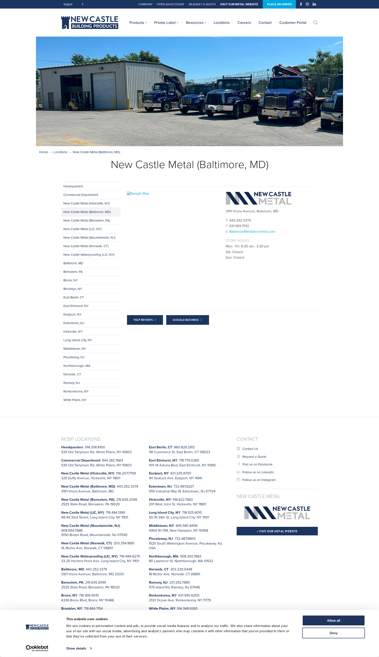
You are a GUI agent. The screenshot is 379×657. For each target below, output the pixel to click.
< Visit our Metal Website (277, 531)
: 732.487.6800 (186, 543)
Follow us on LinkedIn (258, 472)
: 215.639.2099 (99, 502)
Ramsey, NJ (71, 382)
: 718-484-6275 (100, 558)
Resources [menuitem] (195, 22)
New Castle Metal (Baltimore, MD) (87, 212)
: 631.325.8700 (175, 475)
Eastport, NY (72, 314)
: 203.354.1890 (97, 545)
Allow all (333, 620)
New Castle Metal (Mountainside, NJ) (89, 237)
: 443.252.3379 (99, 489)
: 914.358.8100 (96, 449)
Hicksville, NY (72, 331)
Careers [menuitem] (244, 22)
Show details (76, 648)
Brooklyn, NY (72, 288)
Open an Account (170, 4)
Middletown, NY (74, 348)
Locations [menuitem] (222, 22)
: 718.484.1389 (94, 515)
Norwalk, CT (72, 374)
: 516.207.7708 (98, 475)
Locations (60, 152)
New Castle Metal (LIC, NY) (82, 229)
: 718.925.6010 (179, 515)
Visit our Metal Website (239, 4)
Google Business (186, 320)
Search (315, 22)
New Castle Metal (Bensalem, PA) (86, 220)
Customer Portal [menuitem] (292, 22)
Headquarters (73, 186)
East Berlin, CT (73, 297)
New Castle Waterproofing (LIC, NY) (88, 254)
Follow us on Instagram (259, 480)
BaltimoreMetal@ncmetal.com (252, 231)
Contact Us (250, 448)
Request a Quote (202, 4)
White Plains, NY (74, 400)
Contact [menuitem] (265, 22)
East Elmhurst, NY (76, 306)
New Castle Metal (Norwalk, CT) (86, 246)
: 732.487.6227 (182, 489)
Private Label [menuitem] (165, 22)
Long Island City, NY (77, 340)
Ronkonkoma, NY (76, 391)
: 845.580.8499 (178, 528)
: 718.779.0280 (182, 462)
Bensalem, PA (73, 271)
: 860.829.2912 (179, 449)
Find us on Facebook (257, 464)
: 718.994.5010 (87, 597)
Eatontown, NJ (73, 323)
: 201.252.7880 (174, 585)
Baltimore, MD (73, 263)
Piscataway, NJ (73, 357)
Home (43, 152)
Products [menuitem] (136, 22)
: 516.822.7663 (177, 502)
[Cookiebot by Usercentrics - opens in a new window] (37, 648)
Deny (334, 633)
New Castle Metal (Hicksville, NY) (86, 203)
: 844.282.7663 (96, 462)
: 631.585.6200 (180, 597)
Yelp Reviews (143, 320)
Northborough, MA (76, 365)
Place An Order (279, 4)
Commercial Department (80, 194)
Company (145, 4)
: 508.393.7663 (181, 558)
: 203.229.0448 (174, 571)
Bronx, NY (70, 280)
